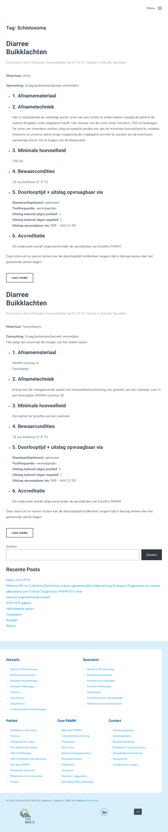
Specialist (119, 62)
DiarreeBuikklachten (26, 48)
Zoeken (11, 546)
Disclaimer (93, 800)
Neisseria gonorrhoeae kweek (28, 597)
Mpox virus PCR (18, 580)
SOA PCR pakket (18, 603)
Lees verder (20, 277)
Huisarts (105, 62)
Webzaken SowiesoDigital (48, 62)
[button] (154, 8)
